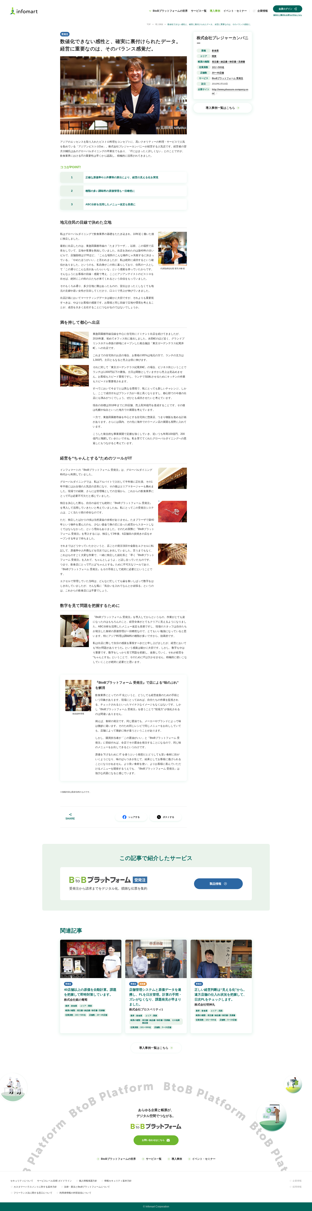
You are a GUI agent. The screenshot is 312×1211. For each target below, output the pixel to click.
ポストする (168, 817)
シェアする (134, 817)
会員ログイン (285, 8)
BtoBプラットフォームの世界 (118, 1158)
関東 (214, 56)
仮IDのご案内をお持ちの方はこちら (287, 15)
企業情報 (262, 10)
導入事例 (215, 10)
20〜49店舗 (218, 72)
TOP (149, 24)
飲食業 (215, 50)
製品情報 (215, 883)
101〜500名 (218, 67)
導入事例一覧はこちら (220, 107)
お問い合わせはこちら (153, 1140)
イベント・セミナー (235, 10)
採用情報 (297, 1186)
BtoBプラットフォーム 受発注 (227, 78)
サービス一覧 (199, 10)
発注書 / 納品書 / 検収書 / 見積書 (228, 61)
